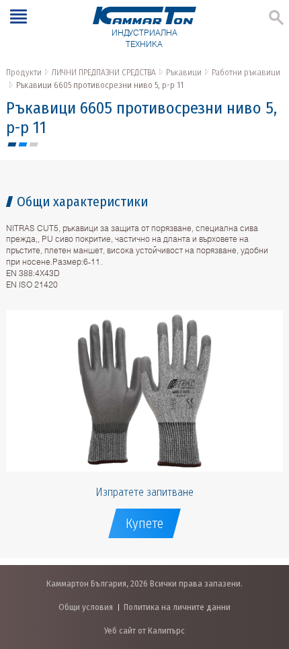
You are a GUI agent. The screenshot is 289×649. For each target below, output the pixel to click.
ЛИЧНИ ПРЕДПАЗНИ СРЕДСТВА (104, 72)
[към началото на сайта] (265, 568)
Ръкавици (184, 72)
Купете (144, 523)
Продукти (24, 72)
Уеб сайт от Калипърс (144, 630)
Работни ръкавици (246, 72)
